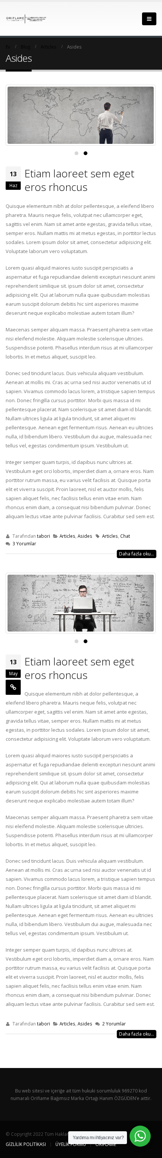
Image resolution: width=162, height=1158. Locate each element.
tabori (43, 536)
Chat (125, 536)
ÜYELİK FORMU (70, 1144)
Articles (67, 536)
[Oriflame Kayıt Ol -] (26, 19)
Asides (85, 536)
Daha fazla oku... (136, 554)
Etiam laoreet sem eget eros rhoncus (79, 180)
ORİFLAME (105, 1144)
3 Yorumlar (24, 543)
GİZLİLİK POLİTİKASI (26, 1144)
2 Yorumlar (114, 1024)
